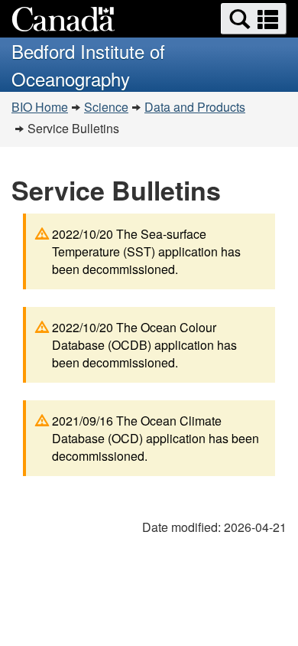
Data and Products (194, 107)
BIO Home (39, 107)
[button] (254, 18)
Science (106, 107)
